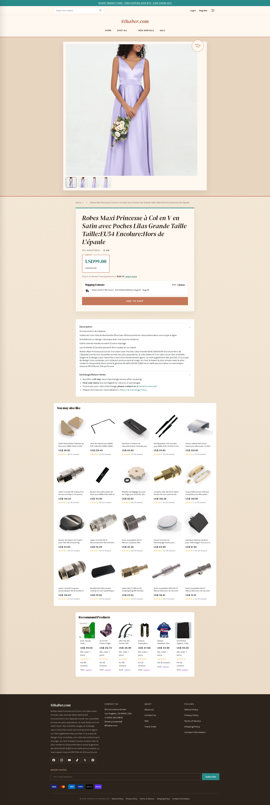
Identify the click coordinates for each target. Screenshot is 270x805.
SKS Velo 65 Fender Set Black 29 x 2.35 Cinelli (124, 642)
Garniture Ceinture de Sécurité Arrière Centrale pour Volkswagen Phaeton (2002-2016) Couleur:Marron (135, 445)
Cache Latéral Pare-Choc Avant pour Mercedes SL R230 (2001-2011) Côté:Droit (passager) (198, 445)
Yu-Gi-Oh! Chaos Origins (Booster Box (106, 642)
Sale (162, 30)
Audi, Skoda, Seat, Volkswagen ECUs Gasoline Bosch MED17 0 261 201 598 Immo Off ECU (86, 642)
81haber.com (135, 21)
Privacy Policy (191, 715)
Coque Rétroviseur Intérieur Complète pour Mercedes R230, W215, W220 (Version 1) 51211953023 (198, 493)
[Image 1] (71, 182)
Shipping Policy (192, 726)
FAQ (146, 721)
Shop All (122, 30)
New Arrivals (146, 30)
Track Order (150, 726)
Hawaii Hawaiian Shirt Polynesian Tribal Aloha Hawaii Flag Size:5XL (163, 642)
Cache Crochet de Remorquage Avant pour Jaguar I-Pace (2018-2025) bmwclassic (165, 541)
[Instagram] (61, 760)
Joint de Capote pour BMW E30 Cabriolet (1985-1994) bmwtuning (101, 445)
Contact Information (195, 732)
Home (108, 30)
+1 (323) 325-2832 (114, 717)
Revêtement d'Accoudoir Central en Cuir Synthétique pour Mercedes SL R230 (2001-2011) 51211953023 (102, 589)
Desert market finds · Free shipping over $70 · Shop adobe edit (135, 3)
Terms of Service (192, 721)
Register (203, 10)
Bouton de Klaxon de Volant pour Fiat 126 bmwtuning (70, 541)
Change (181, 284)
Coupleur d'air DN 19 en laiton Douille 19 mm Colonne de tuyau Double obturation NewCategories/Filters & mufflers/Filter (166, 493)
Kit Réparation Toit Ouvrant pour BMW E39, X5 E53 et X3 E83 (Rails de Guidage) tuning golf (166, 445)
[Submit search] (100, 10)
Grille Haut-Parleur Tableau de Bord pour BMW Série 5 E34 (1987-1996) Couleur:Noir (71, 445)
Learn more (131, 276)
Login (193, 10)
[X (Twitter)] (85, 760)
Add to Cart (135, 301)
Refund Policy (191, 709)
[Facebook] (54, 760)
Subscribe (210, 776)
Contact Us (150, 715)
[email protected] (148, 386)
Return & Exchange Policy (133, 390)
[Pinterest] (93, 760)
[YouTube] (69, 760)
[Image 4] (105, 182)
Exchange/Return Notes (93, 374)
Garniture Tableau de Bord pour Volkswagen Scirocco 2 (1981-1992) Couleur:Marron (197, 541)
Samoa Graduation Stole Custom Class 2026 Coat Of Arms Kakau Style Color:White (144, 642)
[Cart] (212, 10)
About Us (149, 709)
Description (86, 326)
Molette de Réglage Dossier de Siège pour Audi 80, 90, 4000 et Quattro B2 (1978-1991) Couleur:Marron (133, 493)
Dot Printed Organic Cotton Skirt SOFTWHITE (183, 642)
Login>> (89, 670)
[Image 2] (82, 182)
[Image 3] (94, 182)
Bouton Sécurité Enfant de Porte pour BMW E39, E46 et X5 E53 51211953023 (102, 493)
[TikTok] (77, 760)
